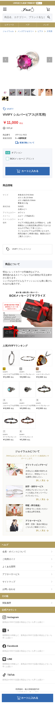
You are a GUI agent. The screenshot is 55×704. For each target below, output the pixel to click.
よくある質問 (8, 566)
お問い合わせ (8, 589)
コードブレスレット (43, 405)
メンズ (46, 25)
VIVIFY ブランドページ (18, 249)
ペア (27, 25)
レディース (9, 25)
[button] (5, 59)
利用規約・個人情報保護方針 (27, 689)
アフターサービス (11, 574)
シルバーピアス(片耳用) (11, 374)
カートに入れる (29, 171)
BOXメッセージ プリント (22, 158)
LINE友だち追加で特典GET (27, 3)
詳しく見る (40, 480)
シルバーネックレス (43, 374)
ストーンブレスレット (27, 374)
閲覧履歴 (6, 603)
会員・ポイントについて (14, 551)
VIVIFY (10, 109)
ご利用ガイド (8, 559)
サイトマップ (8, 581)
